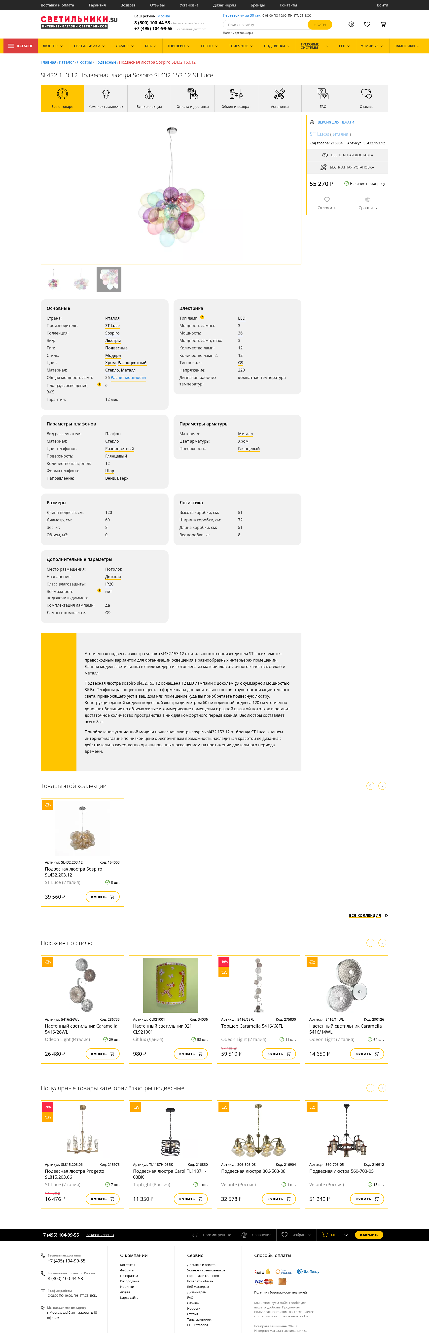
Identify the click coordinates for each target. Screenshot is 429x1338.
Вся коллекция (365, 915)
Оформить (369, 1235)
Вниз (110, 478)
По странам (129, 1275)
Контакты (288, 4)
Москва (163, 16)
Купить (99, 896)
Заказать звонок (100, 1234)
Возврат (128, 4)
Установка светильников (206, 1270)
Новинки (127, 1286)
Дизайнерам (224, 4)
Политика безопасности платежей (280, 1292)
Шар (109, 470)
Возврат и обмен (200, 1281)
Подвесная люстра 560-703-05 (341, 1171)
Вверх (123, 478)
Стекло (112, 370)
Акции (125, 1292)
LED (242, 318)
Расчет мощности (128, 377)
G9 (240, 362)
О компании (134, 1255)
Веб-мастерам (198, 1286)
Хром (110, 362)
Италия (112, 318)
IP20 (109, 584)
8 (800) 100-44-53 (169, 23)
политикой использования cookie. (282, 1316)
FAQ (190, 1297)
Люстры (84, 62)
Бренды (258, 4)
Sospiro (112, 333)
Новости (193, 1308)
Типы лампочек (199, 1319)
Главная (48, 62)
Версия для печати (336, 122)
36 (240, 333)
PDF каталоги (197, 1325)
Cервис (195, 1255)
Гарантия (97, 4)
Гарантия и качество (203, 1275)
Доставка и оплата (57, 4)
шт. (335, 1234)
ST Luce (112, 325)
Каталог (25, 45)
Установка (189, 4)
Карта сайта (129, 1297)
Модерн (113, 355)
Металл (128, 370)
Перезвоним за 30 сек (241, 15)
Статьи (192, 1314)
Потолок (113, 569)
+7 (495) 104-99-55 (170, 28)
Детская (113, 576)
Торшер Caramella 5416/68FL (252, 1026)
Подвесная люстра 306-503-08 (253, 1171)
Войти (382, 5)
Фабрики (127, 1270)
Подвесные (105, 62)
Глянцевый (116, 456)
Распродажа (129, 1281)
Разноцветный (132, 362)
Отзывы (157, 4)
